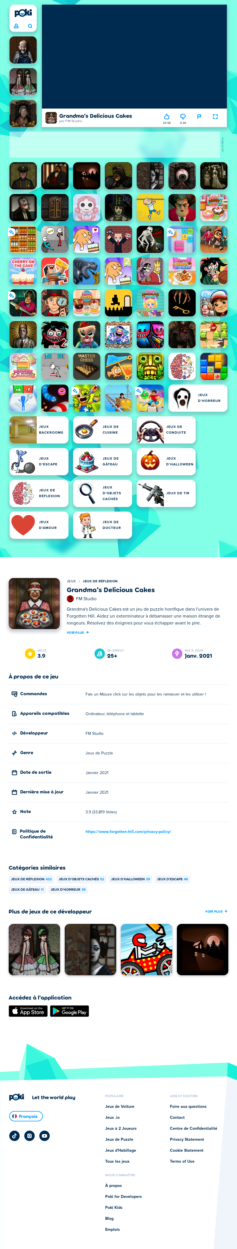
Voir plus (75, 632)
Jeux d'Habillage (120, 1151)
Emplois (112, 1230)
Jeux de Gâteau (27, 890)
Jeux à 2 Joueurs (121, 1129)
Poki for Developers (123, 1197)
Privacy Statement (187, 1140)
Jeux (71, 581)
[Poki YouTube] (44, 1136)
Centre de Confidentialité (193, 1129)
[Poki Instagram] (29, 1136)
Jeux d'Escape (172, 879)
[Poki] (23, 13)
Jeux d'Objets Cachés (81, 879)
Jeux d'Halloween (130, 879)
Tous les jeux (117, 1161)
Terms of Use (182, 1161)
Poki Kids (114, 1208)
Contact (177, 1118)
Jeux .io (112, 1118)
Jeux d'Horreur (68, 890)
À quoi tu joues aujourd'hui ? (30, 26)
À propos (113, 1186)
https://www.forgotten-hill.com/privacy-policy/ (128, 832)
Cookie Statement (186, 1151)
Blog (109, 1219)
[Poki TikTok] (14, 1136)
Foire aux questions (188, 1107)
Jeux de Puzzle (119, 1140)
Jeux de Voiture (119, 1107)
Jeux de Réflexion (100, 581)
